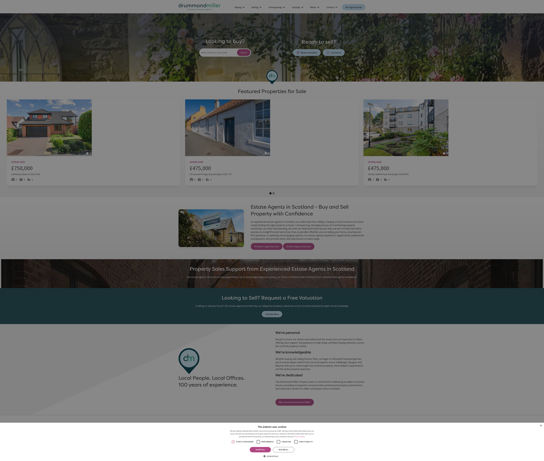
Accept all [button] (260, 450)
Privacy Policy (299, 437)
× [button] (541, 426)
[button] (272, 456)
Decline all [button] (283, 450)
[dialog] (272, 442)
